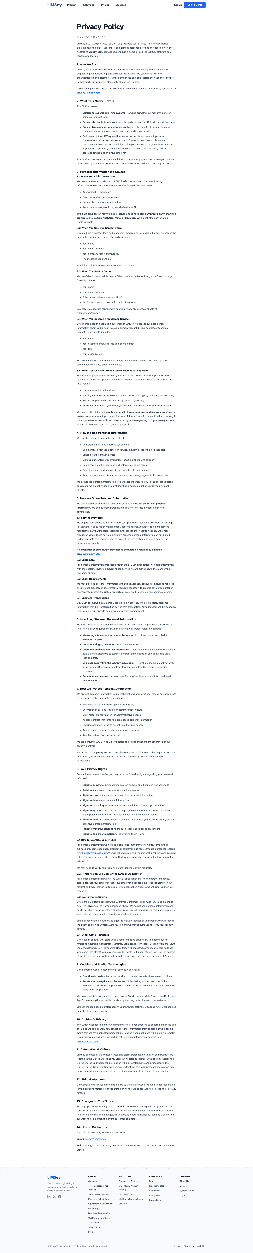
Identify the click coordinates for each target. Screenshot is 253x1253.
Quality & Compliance (99, 1218)
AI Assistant (94, 1223)
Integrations (94, 1227)
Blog (151, 1181)
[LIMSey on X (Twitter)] (54, 1197)
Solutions (88, 5)
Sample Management (98, 1194)
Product (71, 5)
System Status (187, 1191)
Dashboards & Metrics (99, 1213)
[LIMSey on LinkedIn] (49, 1197)
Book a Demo (195, 5)
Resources (120, 5)
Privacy (177, 1246)
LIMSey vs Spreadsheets (131, 1199)
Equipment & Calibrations (100, 1204)
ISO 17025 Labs (126, 1194)
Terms (187, 1246)
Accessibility (199, 1246)
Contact (183, 1186)
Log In (178, 5)
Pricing (105, 5)
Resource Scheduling (98, 1199)
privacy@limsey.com (88, 92)
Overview (92, 1181)
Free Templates (156, 1186)
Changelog (154, 1195)
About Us (184, 1181)
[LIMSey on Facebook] (59, 1197)
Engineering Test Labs (129, 1181)
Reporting (93, 1209)
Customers (154, 1191)
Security (123, 1204)
